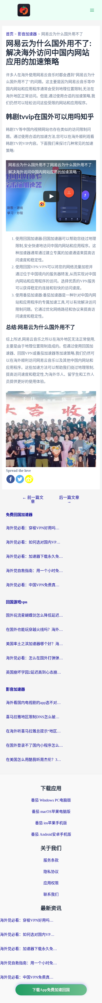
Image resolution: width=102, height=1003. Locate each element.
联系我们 (51, 894)
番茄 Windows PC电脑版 (51, 800)
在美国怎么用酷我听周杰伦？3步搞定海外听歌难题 (34, 760)
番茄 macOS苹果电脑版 (51, 812)
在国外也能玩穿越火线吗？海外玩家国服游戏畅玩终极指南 (34, 630)
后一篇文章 (69, 500)
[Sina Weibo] (29, 479)
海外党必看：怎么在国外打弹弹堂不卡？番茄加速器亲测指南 (34, 658)
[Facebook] (10, 479)
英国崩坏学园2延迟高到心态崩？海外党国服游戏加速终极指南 (34, 672)
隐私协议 (51, 872)
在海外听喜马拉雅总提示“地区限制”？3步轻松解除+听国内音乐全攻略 (34, 731)
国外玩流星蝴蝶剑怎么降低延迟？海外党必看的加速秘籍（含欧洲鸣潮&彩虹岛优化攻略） (34, 615)
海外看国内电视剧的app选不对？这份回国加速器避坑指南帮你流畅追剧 (34, 703)
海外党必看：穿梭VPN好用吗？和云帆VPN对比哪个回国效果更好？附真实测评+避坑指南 (34, 528)
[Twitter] (20, 479)
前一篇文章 (32, 500)
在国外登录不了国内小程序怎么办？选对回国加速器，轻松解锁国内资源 (34, 745)
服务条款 (51, 860)
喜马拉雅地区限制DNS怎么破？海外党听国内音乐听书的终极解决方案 (34, 717)
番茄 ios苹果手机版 (51, 823)
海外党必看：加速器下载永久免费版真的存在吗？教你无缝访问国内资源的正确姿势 (34, 556)
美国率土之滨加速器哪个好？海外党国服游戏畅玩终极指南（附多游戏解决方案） (34, 644)
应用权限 (51, 883)
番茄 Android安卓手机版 (51, 834)
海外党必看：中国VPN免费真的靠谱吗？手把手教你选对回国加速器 (34, 585)
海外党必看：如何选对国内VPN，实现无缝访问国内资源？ (34, 542)
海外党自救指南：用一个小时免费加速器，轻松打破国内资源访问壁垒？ (34, 571)
